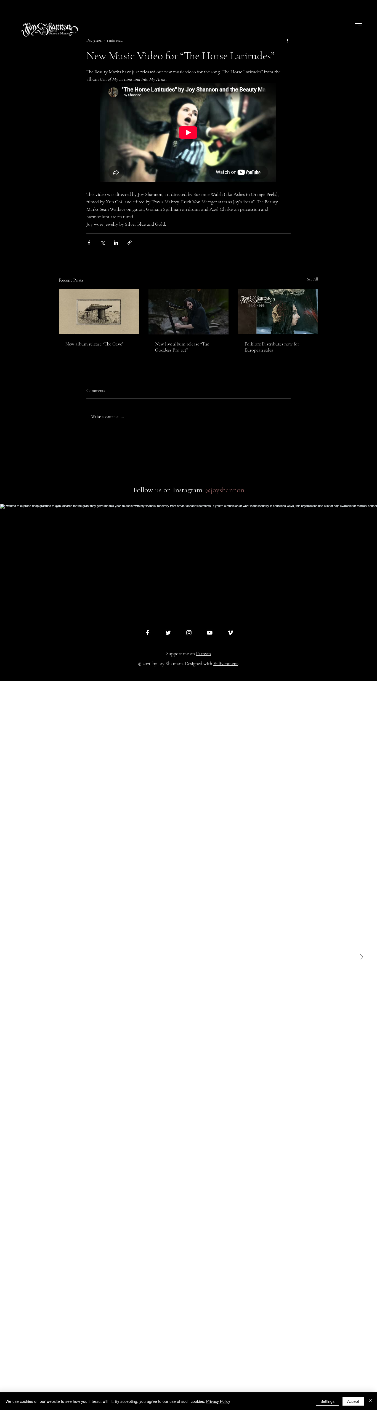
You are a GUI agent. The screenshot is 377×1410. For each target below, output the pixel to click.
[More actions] (287, 40)
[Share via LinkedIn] (116, 242)
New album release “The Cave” (94, 344)
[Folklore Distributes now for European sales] (278, 311)
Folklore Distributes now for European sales (272, 347)
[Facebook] (147, 632)
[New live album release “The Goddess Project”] (188, 311)
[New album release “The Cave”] (99, 311)
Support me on (188, 653)
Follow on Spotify (39, 1391)
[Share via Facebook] (89, 242)
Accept (353, 1401)
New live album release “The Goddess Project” (182, 347)
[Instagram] (188, 632)
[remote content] (188, 133)
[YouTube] (209, 632)
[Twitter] (168, 632)
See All (312, 279)
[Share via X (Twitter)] (102, 242)
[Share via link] (129, 242)
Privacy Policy (218, 1401)
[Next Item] (361, 957)
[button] (359, 23)
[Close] (370, 1401)
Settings (327, 1401)
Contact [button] (352, 1391)
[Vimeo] (230, 632)
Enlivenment (225, 663)
